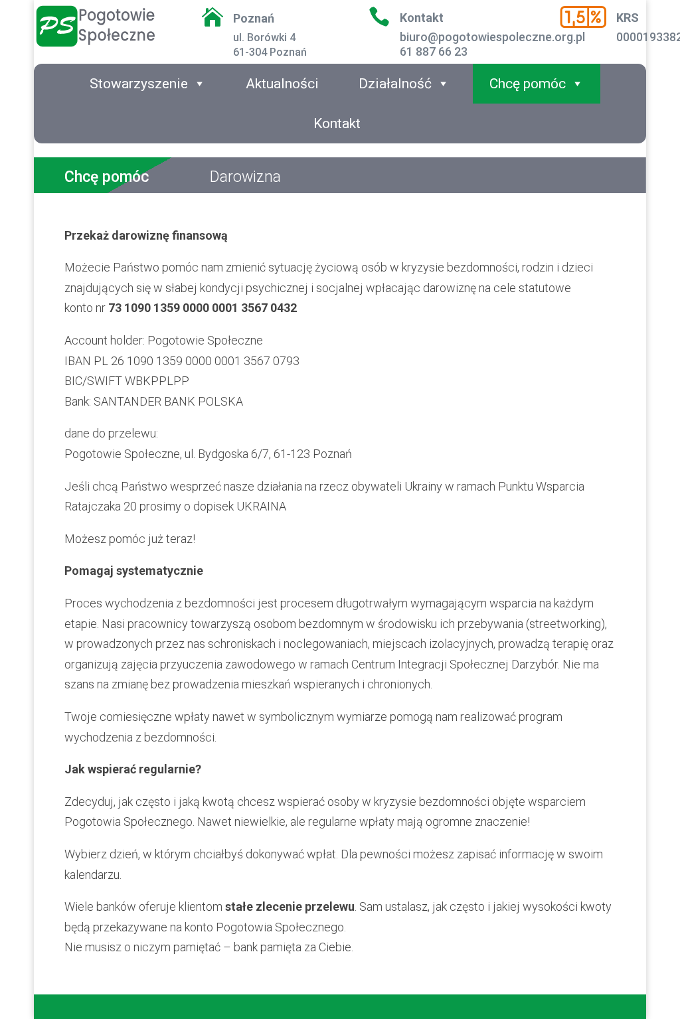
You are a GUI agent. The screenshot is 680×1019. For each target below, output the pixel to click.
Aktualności (282, 84)
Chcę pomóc (527, 84)
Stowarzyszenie (139, 84)
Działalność (395, 84)
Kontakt (337, 123)
